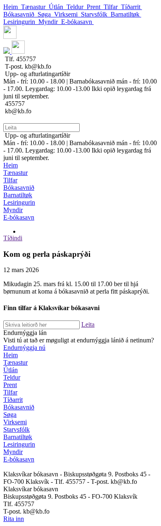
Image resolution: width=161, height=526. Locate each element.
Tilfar (112, 6)
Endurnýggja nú (24, 347)
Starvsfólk (96, 14)
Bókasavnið (20, 14)
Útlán (57, 6)
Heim (12, 6)
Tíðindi (12, 237)
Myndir (49, 21)
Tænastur (35, 6)
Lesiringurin (20, 21)
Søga (46, 14)
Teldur (76, 6)
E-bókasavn (77, 21)
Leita (88, 324)
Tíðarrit (131, 6)
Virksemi (67, 14)
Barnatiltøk (126, 14)
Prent (95, 6)
